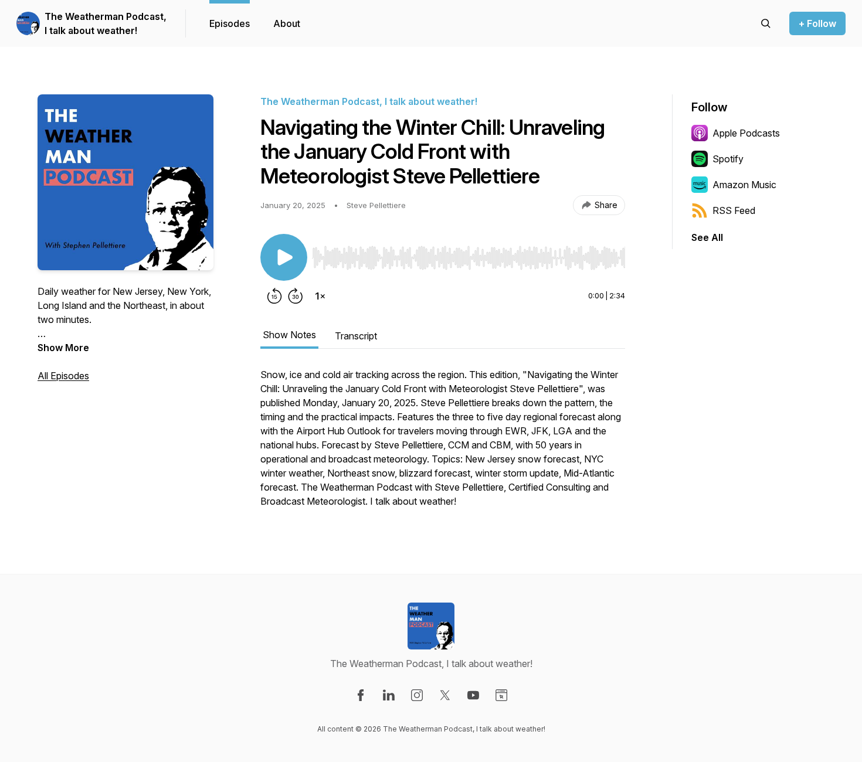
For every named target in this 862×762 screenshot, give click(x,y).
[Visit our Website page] (501, 695)
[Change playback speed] (320, 296)
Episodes (229, 23)
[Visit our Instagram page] (417, 695)
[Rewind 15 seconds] (274, 296)
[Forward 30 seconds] (295, 296)
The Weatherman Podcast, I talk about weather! (106, 23)
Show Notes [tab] (289, 335)
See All (707, 237)
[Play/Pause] (283, 257)
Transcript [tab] (356, 336)
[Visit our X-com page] (445, 695)
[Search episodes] (766, 23)
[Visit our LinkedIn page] (389, 695)
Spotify (728, 159)
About (286, 23)
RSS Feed (733, 210)
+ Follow (817, 23)
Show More (63, 347)
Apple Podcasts (746, 133)
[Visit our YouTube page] (473, 695)
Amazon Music (744, 184)
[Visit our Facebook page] (360, 695)
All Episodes (63, 376)
